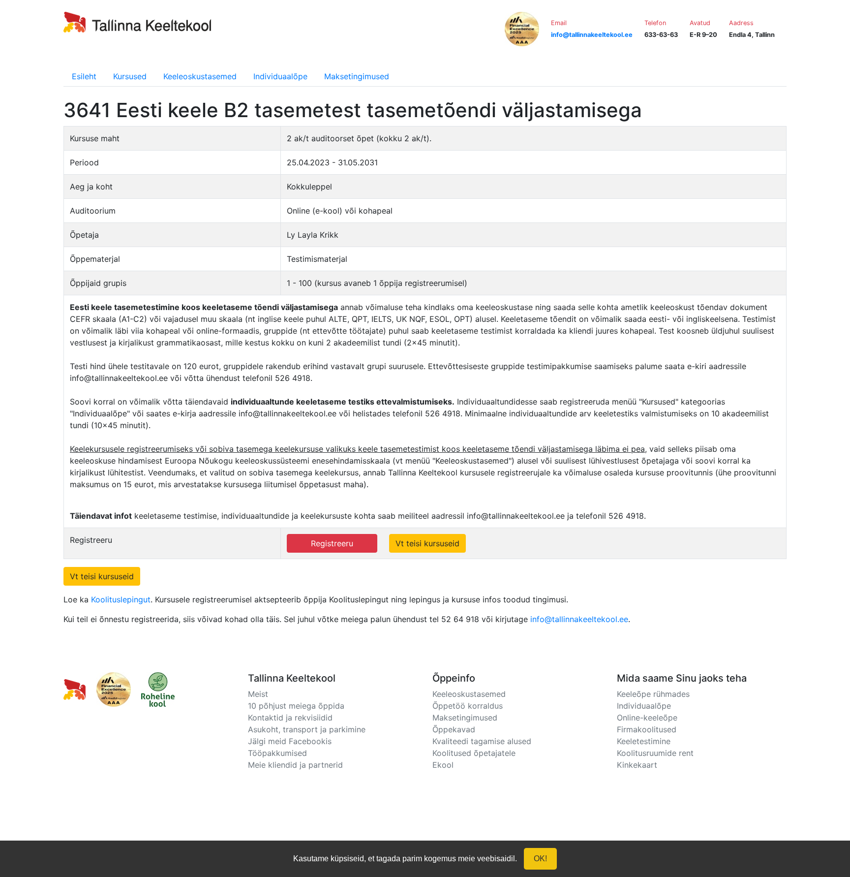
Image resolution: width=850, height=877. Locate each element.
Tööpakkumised (277, 753)
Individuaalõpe (280, 76)
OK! (540, 858)
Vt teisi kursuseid (427, 543)
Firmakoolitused (646, 729)
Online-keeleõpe (647, 717)
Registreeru (332, 543)
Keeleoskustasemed (200, 76)
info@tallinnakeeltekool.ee (579, 619)
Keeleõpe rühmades (653, 694)
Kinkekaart (637, 765)
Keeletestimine (643, 741)
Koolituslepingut (121, 599)
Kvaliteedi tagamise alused (481, 741)
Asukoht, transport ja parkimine (306, 729)
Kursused (130, 76)
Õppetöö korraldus (467, 706)
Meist (258, 694)
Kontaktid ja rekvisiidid (290, 717)
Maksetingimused (356, 76)
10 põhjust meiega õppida (296, 706)
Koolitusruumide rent (655, 753)
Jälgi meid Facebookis (290, 741)
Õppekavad (453, 729)
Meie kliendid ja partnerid (295, 765)
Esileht (84, 76)
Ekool (443, 765)
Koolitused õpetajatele (474, 753)
